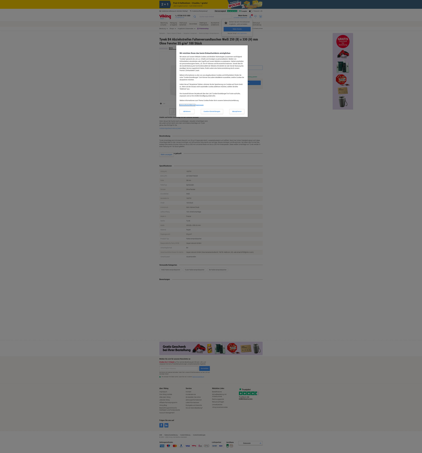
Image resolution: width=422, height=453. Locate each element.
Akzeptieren (237, 111)
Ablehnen (187, 111)
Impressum (200, 105)
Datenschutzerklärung (187, 105)
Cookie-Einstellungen (212, 111)
